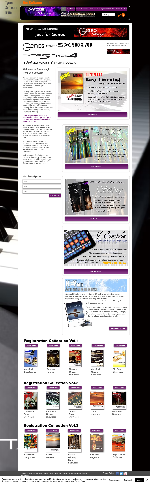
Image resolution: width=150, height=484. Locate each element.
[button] (85, 9)
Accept (139, 480)
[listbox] (108, 14)
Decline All (128, 480)
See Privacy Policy (78, 481)
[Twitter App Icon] (121, 473)
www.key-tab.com (30, 149)
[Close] (147, 480)
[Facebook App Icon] (117, 473)
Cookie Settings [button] (114, 480)
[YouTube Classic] (125, 473)
